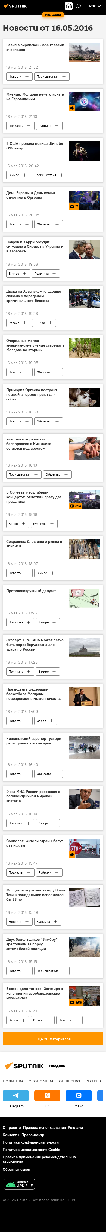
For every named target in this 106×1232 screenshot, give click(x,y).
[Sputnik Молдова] (16, 8)
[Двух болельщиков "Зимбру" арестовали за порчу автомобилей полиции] (84, 947)
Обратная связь (16, 1169)
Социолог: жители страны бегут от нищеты (34, 843)
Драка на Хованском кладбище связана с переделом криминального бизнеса (33, 296)
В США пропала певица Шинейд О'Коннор (34, 146)
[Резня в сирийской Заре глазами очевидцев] (84, 52)
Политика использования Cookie (31, 1149)
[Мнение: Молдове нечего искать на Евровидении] (84, 101)
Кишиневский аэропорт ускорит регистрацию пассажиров (34, 741)
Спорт (41, 721)
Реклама (75, 1127)
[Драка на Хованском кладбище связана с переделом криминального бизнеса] (84, 298)
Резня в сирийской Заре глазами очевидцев (35, 47)
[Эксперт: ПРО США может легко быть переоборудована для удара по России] (84, 647)
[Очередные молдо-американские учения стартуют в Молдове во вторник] (84, 348)
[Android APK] (19, 1185)
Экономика (41, 1080)
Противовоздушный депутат (31, 591)
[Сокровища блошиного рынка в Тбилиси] (84, 549)
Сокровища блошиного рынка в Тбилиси (34, 543)
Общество (44, 224)
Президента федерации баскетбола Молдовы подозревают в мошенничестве (34, 694)
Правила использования (44, 1127)
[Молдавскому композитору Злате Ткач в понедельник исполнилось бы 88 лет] (84, 897)
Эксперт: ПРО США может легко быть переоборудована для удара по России (35, 645)
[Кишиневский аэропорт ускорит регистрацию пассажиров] (84, 747)
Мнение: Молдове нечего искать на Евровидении (35, 96)
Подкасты (16, 126)
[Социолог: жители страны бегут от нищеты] (84, 848)
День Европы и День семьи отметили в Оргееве (30, 195)
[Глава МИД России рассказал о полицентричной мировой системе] (84, 799)
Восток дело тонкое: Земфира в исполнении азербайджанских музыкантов (34, 993)
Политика (41, 273)
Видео (13, 524)
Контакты (11, 1134)
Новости (15, 76)
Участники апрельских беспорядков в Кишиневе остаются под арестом (28, 444)
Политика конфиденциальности (31, 1142)
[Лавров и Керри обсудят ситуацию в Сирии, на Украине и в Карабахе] (84, 249)
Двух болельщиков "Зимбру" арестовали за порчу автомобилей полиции (32, 944)
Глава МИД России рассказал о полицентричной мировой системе (33, 796)
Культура (39, 524)
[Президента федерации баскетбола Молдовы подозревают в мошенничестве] (84, 696)
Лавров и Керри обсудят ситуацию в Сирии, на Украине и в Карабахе (34, 247)
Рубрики (45, 126)
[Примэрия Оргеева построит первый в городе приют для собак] (84, 397)
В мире (14, 175)
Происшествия (47, 76)
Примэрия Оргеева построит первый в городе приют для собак (31, 395)
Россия (14, 323)
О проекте (12, 1127)
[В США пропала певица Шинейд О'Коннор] (84, 151)
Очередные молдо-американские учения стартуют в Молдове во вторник (35, 345)
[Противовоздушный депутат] (84, 598)
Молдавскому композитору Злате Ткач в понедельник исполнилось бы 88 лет (36, 895)
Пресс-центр (32, 1134)
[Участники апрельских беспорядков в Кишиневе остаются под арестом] (84, 448)
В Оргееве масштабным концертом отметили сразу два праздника (33, 497)
